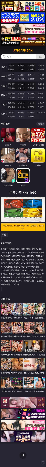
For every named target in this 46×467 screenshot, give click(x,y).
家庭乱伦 (21, 103)
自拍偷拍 (21, 75)
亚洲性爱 (11, 84)
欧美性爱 (41, 84)
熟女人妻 (11, 79)
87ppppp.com (23, 50)
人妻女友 (31, 103)
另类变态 (41, 88)
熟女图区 (31, 97)
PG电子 (11, 65)
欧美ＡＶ (31, 75)
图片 (3, 95)
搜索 (40, 57)
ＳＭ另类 (41, 79)
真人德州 (21, 65)
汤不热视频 (41, 112)
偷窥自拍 (11, 93)
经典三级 (21, 88)
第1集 (4, 235)
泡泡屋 (21, 116)
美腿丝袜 (11, 97)
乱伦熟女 (31, 88)
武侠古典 (41, 103)
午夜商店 (21, 112)
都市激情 (11, 103)
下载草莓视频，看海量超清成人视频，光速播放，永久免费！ (23, 227)
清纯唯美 (21, 97)
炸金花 (21, 69)
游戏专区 (41, 65)
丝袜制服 (21, 79)
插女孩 (11, 112)
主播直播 (31, 79)
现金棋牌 (31, 69)
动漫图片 (41, 93)
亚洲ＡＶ (11, 75)
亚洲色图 (21, 93)
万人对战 (31, 65)
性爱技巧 (41, 107)
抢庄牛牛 (41, 69)
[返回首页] (43, 462)
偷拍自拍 (21, 84)
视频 (3, 76)
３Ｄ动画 (41, 75)
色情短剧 (31, 116)
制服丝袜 (11, 88)
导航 (3, 114)
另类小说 (21, 107)
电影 (3, 86)
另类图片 (41, 97)
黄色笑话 (31, 107)
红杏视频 (11, 116)
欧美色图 (31, 93)
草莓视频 (31, 112)
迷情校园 (11, 107)
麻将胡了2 (11, 69)
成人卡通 (31, 84)
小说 (3, 104)
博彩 (3, 67)
